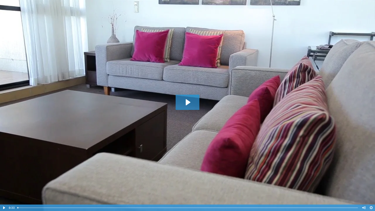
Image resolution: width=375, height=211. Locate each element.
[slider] (188, 208)
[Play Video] (4, 208)
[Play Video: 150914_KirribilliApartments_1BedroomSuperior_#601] (188, 102)
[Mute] (363, 208)
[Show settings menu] (371, 208)
